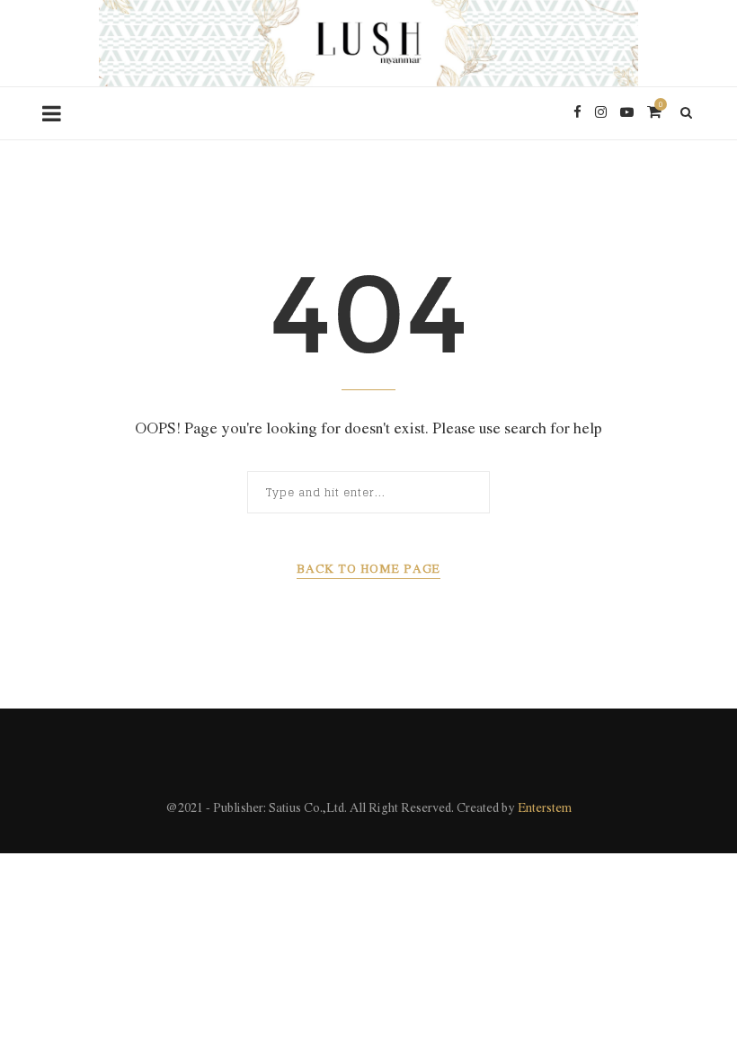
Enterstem (545, 808)
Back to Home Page (368, 569)
